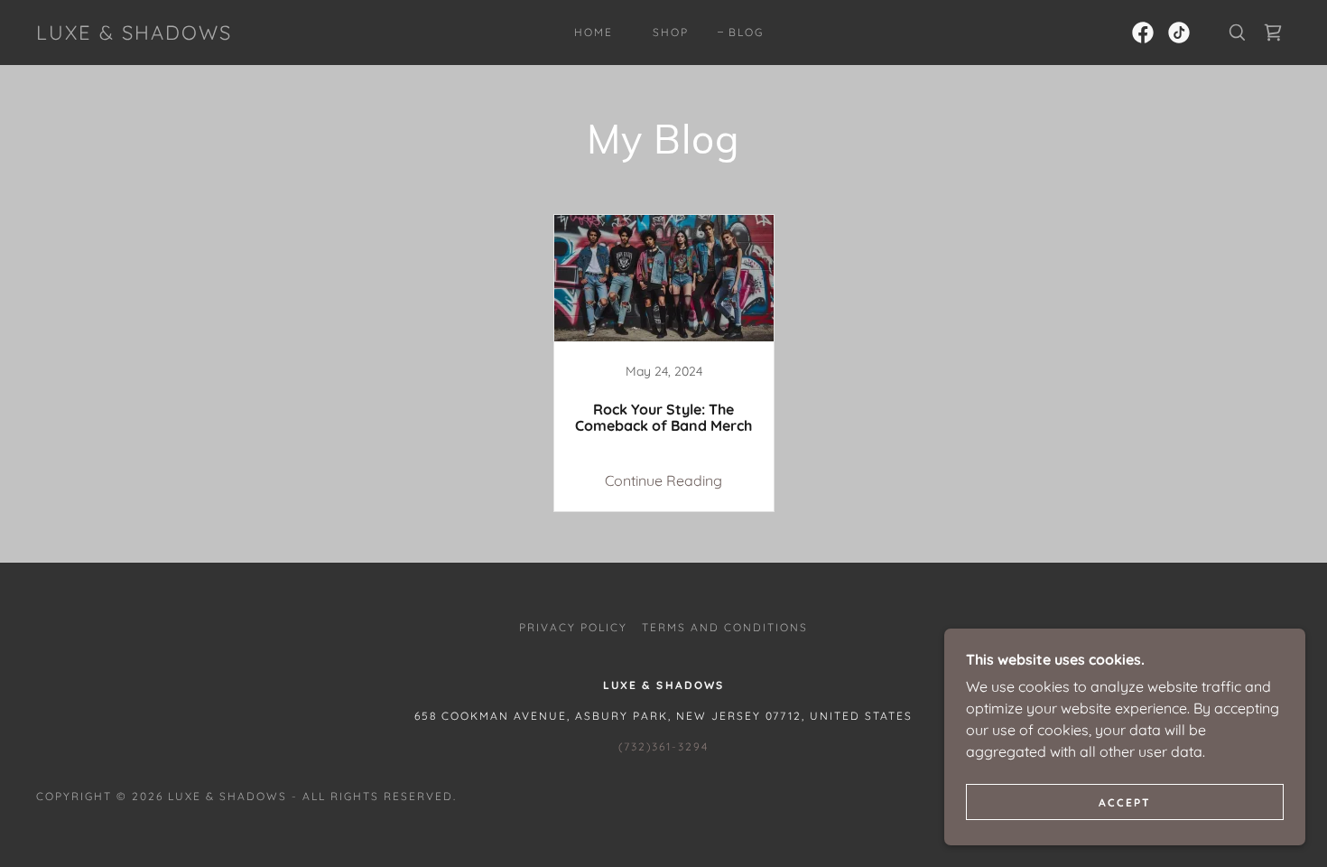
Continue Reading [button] (663, 480)
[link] (134, 34)
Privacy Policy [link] (573, 627)
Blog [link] (746, 32)
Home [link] (593, 32)
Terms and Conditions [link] (725, 627)
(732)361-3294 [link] (663, 746)
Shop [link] (671, 32)
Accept (1125, 802)
